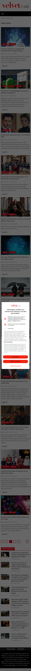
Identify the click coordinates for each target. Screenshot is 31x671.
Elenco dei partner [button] (8, 342)
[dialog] (16, 335)
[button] (15, 328)
